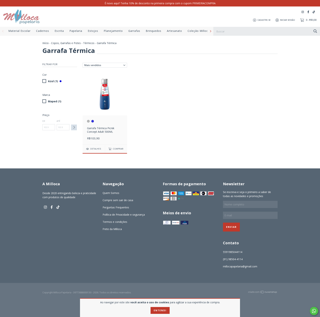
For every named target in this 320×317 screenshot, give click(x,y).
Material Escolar (19, 31)
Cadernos (42, 31)
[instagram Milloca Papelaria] (302, 12)
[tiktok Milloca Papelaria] (313, 12)
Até (58, 121)
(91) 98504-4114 (233, 259)
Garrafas (134, 31)
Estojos (93, 31)
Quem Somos (111, 193)
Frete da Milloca (112, 229)
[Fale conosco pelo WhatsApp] (314, 311)
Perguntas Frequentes (116, 207)
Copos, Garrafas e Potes (66, 43)
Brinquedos (153, 31)
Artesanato (174, 31)
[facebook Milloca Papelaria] (308, 12)
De (43, 121)
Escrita (59, 31)
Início (45, 43)
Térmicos (88, 43)
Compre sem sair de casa (118, 200)
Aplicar (74, 127)
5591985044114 (232, 252)
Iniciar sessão (287, 20)
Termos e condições (115, 222)
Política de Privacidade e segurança (124, 214)
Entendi (160, 310)
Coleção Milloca (198, 31)
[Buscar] (315, 31)
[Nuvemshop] (263, 292)
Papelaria (75, 31)
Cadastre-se (264, 20)
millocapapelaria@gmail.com (240, 266)
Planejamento (113, 31)
